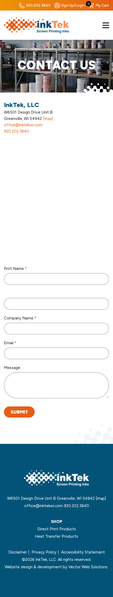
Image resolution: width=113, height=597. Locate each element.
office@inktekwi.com (23, 125)
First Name (15, 268)
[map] (48, 118)
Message (12, 367)
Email (10, 343)
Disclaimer (17, 552)
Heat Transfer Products (56, 536)
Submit (19, 412)
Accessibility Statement (83, 552)
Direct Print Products (56, 529)
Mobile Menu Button (105, 25)
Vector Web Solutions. (88, 567)
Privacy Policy (44, 552)
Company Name (20, 318)
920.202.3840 (38, 5)
